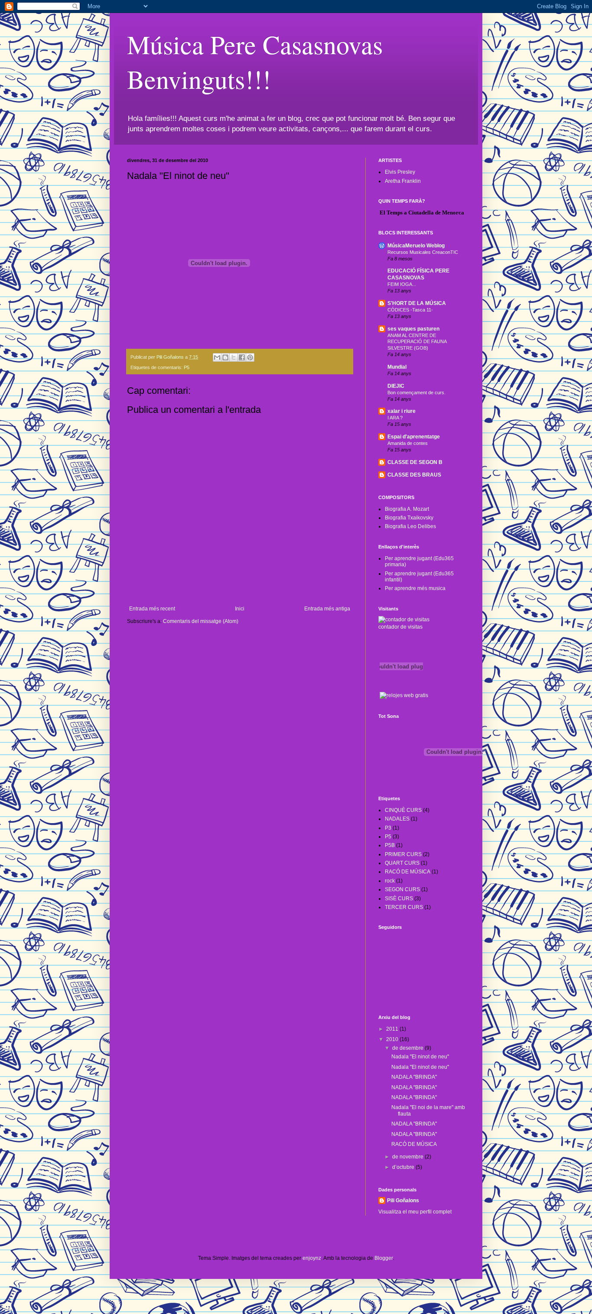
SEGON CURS (402, 889)
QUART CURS (402, 863)
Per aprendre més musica (415, 588)
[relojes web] (401, 686)
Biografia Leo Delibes (410, 526)
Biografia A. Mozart (407, 509)
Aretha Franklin (403, 181)
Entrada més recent (152, 609)
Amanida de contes (407, 443)
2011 (393, 1029)
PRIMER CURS (403, 854)
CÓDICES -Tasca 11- (410, 309)
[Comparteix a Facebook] (241, 357)
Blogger (383, 1258)
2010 (393, 1039)
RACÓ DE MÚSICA (407, 872)
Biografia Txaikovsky (409, 518)
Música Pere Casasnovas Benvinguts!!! (255, 61)
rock (390, 881)
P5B (390, 845)
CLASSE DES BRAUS (414, 475)
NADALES (397, 819)
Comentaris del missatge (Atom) (200, 621)
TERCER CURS (404, 907)
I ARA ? (395, 417)
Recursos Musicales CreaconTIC (422, 252)
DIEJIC (395, 386)
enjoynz (312, 1258)
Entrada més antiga (327, 609)
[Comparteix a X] (233, 357)
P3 (388, 828)
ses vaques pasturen (413, 329)
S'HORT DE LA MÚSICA (416, 303)
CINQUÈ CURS (403, 810)
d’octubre (404, 1167)
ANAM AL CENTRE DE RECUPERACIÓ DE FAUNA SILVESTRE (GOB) (416, 342)
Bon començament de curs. (416, 392)
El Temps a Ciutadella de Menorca (422, 212)
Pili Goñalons (403, 1200)
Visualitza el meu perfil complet (415, 1212)
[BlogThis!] (225, 357)
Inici (239, 609)
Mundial (397, 367)
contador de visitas (400, 627)
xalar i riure (401, 411)
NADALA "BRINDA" (414, 1077)
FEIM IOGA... (401, 284)
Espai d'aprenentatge (413, 437)
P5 (186, 367)
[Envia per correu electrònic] (217, 357)
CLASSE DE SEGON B (414, 462)
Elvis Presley (400, 172)
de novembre (408, 1157)
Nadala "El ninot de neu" (420, 1057)
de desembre (408, 1048)
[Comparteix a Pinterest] (250, 357)
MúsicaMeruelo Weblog (416, 246)
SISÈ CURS (399, 898)
